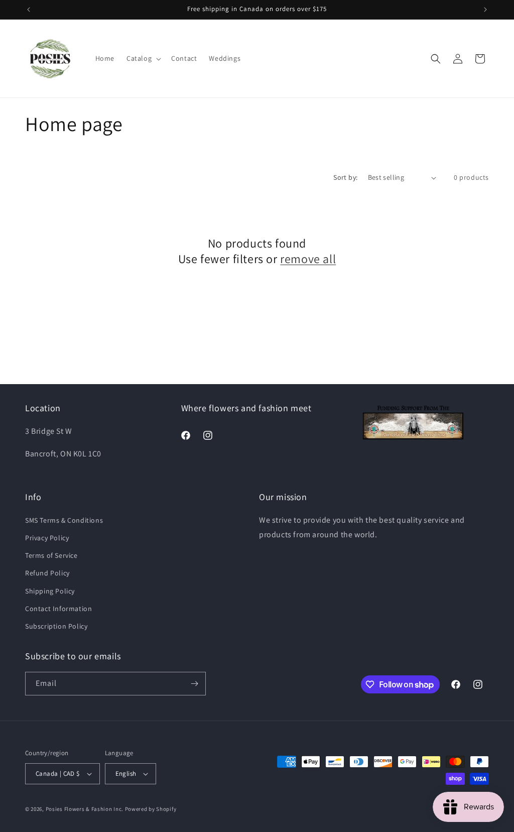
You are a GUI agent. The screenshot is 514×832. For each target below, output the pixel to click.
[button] (142, 58)
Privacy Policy (47, 537)
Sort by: (345, 177)
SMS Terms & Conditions (64, 520)
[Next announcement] (485, 9)
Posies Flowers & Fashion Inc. (84, 808)
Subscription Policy (56, 626)
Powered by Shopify (151, 808)
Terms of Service (51, 555)
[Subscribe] (194, 683)
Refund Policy (47, 572)
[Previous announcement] (29, 9)
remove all (308, 259)
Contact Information (58, 608)
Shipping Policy (50, 591)
